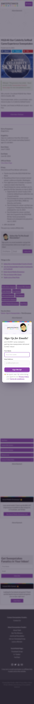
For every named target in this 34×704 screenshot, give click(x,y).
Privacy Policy (24, 377)
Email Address (8, 359)
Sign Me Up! (17, 370)
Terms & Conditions (17, 379)
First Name (7, 351)
